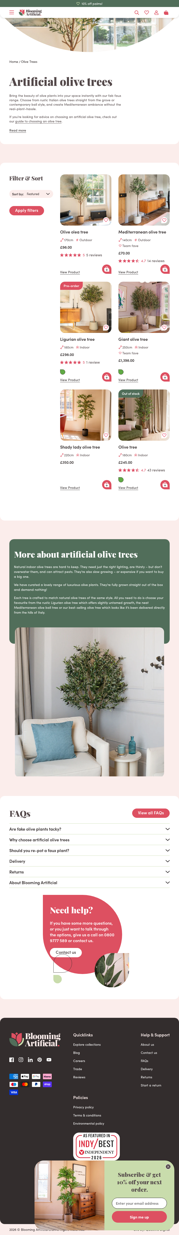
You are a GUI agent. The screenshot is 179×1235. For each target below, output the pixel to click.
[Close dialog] (168, 1166)
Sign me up (139, 1216)
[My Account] (156, 12)
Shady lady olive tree (80, 447)
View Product (70, 272)
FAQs (144, 1061)
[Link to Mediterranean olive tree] (144, 200)
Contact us (66, 952)
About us (147, 1044)
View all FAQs (151, 812)
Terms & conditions (87, 1115)
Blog (76, 1052)
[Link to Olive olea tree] (85, 200)
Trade (77, 1069)
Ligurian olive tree (77, 339)
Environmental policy (88, 1123)
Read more (17, 130)
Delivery (147, 1069)
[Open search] (136, 12)
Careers (79, 1061)
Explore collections (87, 1044)
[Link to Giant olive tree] (144, 307)
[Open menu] (11, 12)
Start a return (151, 1085)
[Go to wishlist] (146, 12)
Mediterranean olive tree (142, 232)
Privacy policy (83, 1107)
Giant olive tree (133, 339)
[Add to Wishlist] (106, 220)
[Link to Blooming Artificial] (30, 12)
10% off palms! (92, 3)
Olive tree (127, 447)
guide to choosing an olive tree (38, 121)
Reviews (79, 1077)
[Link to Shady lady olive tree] (85, 415)
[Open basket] (166, 12)
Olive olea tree (74, 232)
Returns (146, 1077)
